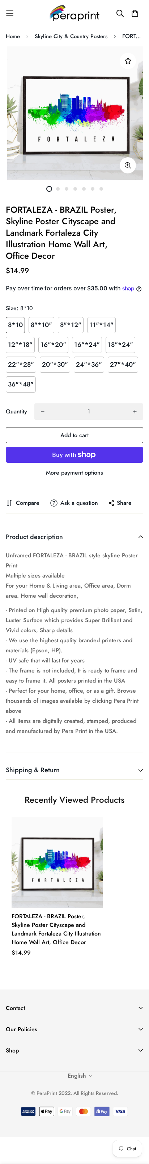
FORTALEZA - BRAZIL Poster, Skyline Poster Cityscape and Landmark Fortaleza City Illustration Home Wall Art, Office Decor (56, 929)
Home (13, 36)
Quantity (16, 411)
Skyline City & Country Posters (71, 36)
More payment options (74, 472)
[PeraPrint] (74, 13)
